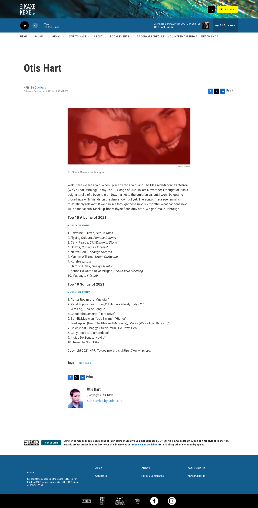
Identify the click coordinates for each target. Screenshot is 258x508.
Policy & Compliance (152, 476)
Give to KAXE (77, 36)
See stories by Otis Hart (104, 401)
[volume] (35, 26)
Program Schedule (150, 36)
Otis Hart (40, 87)
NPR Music (85, 362)
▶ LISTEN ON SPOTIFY (79, 225)
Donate (228, 9)
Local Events (119, 36)
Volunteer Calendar (182, 36)
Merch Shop (209, 36)
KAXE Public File (196, 468)
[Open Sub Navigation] (30, 36)
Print (229, 90)
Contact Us (101, 476)
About (98, 36)
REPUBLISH (51, 442)
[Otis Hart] (75, 397)
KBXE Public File (196, 476)
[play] (24, 26)
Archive (145, 468)
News (24, 36)
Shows (56, 36)
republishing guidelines (145, 444)
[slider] (40, 25)
